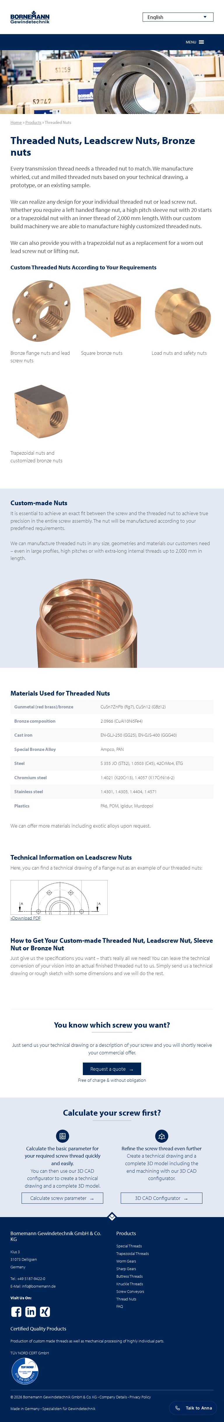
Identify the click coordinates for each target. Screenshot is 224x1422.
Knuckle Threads (129, 1283)
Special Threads (129, 1246)
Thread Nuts (126, 1299)
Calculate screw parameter (58, 1198)
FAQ (119, 1306)
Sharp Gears (126, 1268)
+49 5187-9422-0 (31, 1278)
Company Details (113, 1397)
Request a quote (108, 1068)
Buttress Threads (129, 1276)
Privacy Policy (140, 1397)
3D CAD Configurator (157, 1198)
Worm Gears (126, 1261)
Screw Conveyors (130, 1291)
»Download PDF (25, 918)
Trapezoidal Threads (132, 1253)
